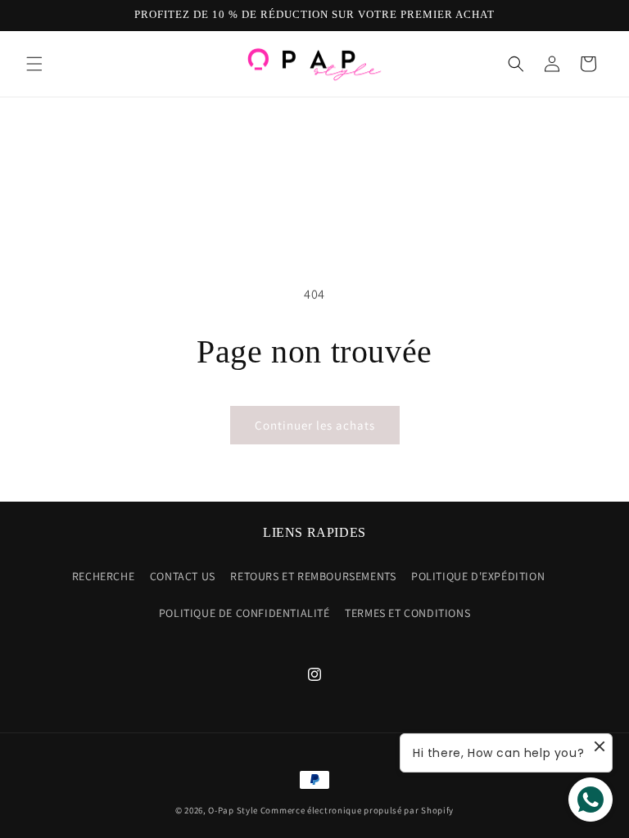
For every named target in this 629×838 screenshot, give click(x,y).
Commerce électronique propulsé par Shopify (357, 810)
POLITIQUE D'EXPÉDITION (478, 576)
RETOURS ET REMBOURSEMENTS (313, 576)
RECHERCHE (103, 576)
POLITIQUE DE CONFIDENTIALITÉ (244, 613)
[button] (34, 64)
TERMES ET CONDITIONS (407, 613)
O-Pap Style (233, 810)
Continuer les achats (315, 425)
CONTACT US (182, 576)
